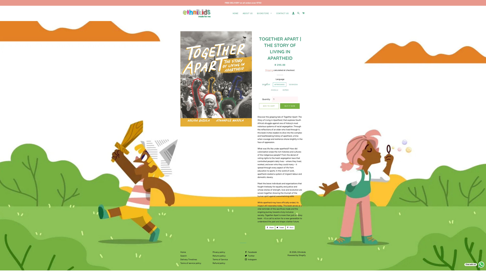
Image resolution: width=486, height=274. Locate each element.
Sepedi (286, 90)
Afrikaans (279, 84)
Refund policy (219, 263)
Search (183, 256)
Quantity (266, 99)
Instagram (252, 259)
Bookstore (263, 13)
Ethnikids (301, 252)
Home (235, 13)
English (266, 84)
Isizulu (274, 90)
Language (280, 79)
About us (248, 13)
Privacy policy (219, 252)
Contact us (282, 13)
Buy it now (290, 106)
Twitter (251, 256)
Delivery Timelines (188, 259)
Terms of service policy (190, 263)
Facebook (252, 252)
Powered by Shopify (297, 255)
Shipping (269, 70)
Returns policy (219, 256)
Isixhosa (293, 84)
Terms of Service (220, 259)
